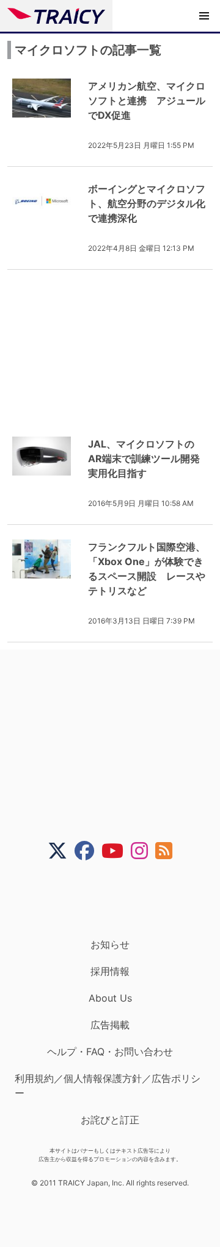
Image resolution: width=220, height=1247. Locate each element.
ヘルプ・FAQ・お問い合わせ (110, 1051)
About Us (110, 998)
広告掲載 (110, 1025)
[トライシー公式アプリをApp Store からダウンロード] (117, 899)
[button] (204, 16)
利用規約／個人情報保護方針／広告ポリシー (107, 1085)
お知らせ (110, 944)
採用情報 (110, 971)
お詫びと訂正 (110, 1120)
